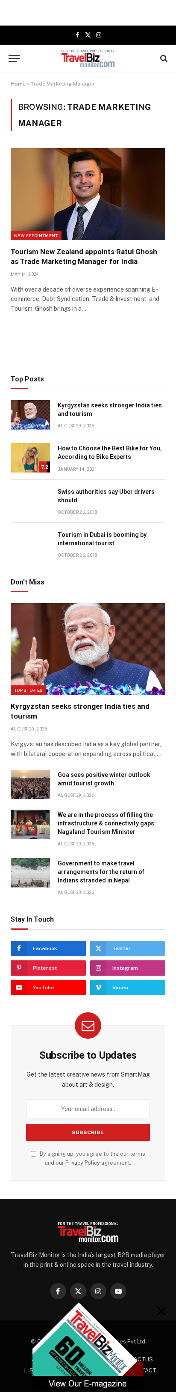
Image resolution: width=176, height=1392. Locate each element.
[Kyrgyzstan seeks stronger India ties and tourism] (30, 415)
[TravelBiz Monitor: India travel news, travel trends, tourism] (88, 58)
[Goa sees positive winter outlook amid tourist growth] (30, 784)
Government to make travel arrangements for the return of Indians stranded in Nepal (101, 872)
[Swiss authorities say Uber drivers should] (30, 501)
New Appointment (36, 235)
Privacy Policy (82, 1163)
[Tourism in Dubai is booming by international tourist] (30, 544)
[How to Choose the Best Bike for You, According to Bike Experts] (30, 458)
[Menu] (14, 58)
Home (18, 84)
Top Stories (28, 690)
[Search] (162, 58)
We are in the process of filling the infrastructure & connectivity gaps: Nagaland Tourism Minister (107, 823)
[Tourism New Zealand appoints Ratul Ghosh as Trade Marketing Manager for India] (88, 194)
